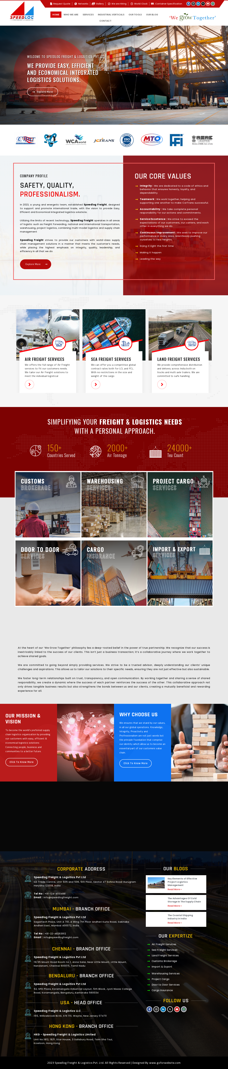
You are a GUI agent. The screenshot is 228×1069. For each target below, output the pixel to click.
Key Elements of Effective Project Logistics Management (182, 882)
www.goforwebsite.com (165, 1062)
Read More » (175, 889)
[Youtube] (208, 4)
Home (55, 14)
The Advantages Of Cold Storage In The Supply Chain (184, 900)
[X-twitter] (203, 4)
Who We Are (71, 14)
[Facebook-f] (188, 4)
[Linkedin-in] (198, 4)
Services (88, 14)
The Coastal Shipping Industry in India (180, 917)
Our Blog (152, 14)
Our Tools (135, 14)
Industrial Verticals (111, 14)
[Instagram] (193, 4)
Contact (105, 20)
